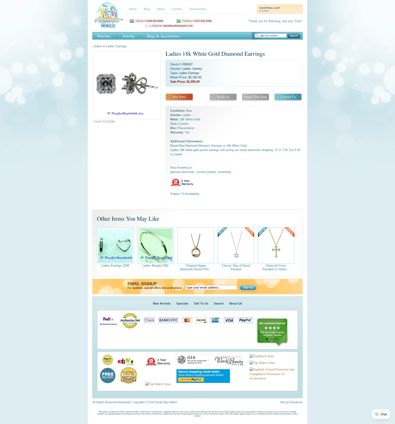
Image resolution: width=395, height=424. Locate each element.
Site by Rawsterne (291, 402)
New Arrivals (162, 303)
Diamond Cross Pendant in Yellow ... (276, 267)
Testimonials (197, 9)
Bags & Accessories (163, 36)
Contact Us (288, 97)
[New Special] (236, 245)
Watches (104, 36)
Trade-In (223, 97)
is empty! (264, 10)
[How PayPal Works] (201, 384)
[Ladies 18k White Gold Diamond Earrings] (126, 85)
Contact (177, 9)
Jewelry (129, 36)
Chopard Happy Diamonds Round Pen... (195, 267)
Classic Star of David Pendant (236, 267)
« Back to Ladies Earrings (109, 46)
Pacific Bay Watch (109, 15)
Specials (182, 303)
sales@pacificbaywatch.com (177, 25)
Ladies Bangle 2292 (155, 265)
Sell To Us (201, 303)
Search (293, 35)
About (161, 9)
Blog (147, 9)
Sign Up (248, 288)
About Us (235, 303)
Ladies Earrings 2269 (115, 265)
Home (133, 9)
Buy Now (179, 97)
